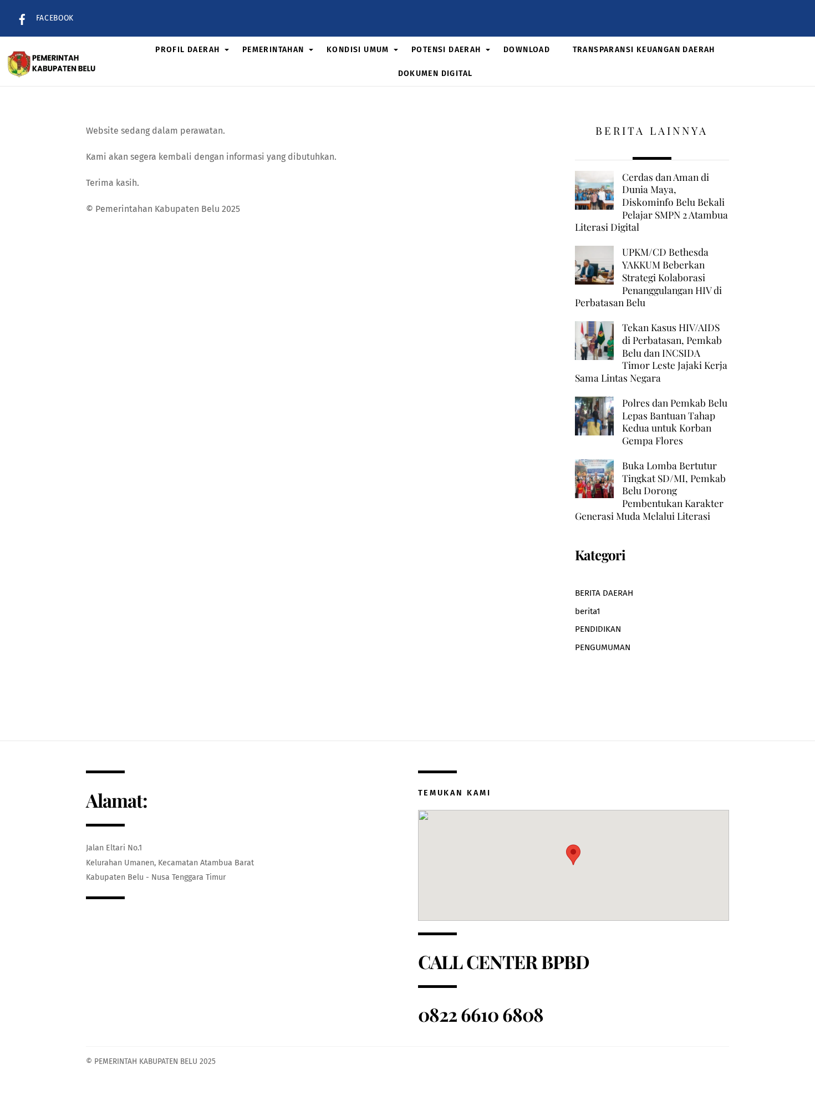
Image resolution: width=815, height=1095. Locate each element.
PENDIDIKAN (598, 629)
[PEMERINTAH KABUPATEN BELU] (53, 61)
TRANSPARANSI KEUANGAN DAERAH (644, 49)
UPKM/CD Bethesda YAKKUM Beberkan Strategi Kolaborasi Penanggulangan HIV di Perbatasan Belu (648, 277)
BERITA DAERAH (604, 593)
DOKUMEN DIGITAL (435, 73)
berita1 (587, 611)
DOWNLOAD (526, 49)
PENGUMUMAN (602, 647)
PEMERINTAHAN (273, 49)
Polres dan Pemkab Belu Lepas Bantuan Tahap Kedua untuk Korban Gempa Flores (674, 422)
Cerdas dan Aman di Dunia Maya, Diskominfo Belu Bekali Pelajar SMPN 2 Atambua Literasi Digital (651, 202)
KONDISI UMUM (358, 49)
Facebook (53, 18)
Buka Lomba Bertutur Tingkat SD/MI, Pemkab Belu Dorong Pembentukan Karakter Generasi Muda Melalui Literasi (650, 490)
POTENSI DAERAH (446, 49)
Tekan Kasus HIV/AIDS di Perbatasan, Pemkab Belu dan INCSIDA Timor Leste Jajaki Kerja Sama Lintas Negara (651, 352)
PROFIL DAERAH (187, 49)
